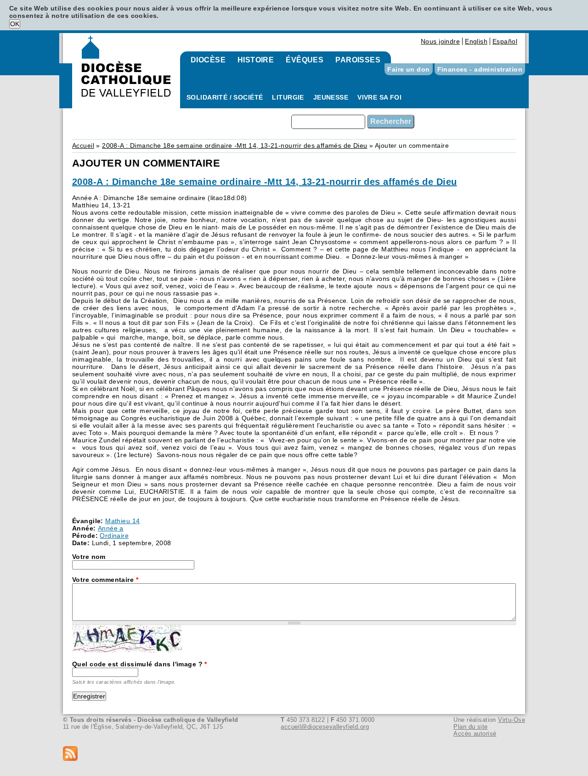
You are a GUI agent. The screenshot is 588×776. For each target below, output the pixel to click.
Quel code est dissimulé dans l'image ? (139, 664)
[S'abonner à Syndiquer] (294, 754)
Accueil (83, 145)
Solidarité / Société (225, 97)
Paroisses (357, 60)
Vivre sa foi (379, 97)
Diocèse (208, 60)
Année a (111, 528)
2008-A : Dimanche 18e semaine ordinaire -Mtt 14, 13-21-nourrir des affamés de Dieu (234, 145)
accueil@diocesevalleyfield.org (325, 726)
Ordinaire (114, 535)
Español (504, 41)
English (476, 41)
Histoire (255, 60)
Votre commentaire (105, 579)
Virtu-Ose (511, 719)
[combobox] (328, 122)
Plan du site (470, 726)
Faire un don (408, 69)
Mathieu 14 (122, 521)
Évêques (304, 60)
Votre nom (89, 556)
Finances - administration (480, 69)
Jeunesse (330, 97)
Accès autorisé (474, 733)
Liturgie (288, 97)
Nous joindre (440, 41)
